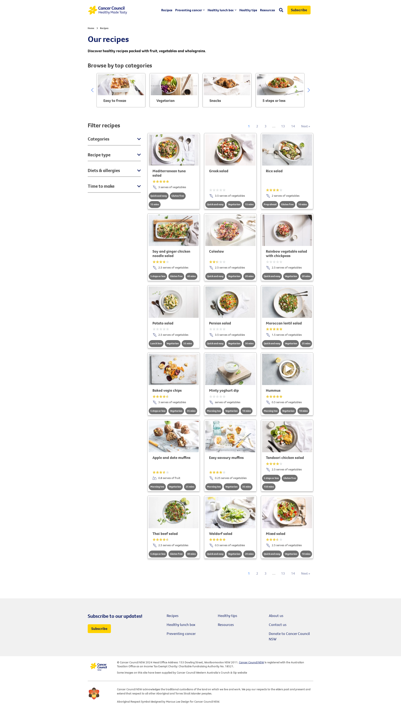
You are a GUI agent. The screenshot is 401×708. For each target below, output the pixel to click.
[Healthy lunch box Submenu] (235, 10)
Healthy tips (248, 10)
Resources (267, 10)
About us (276, 615)
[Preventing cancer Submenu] (203, 10)
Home (91, 28)
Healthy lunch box (221, 10)
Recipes (166, 10)
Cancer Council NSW (251, 662)
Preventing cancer (188, 10)
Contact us (278, 624)
